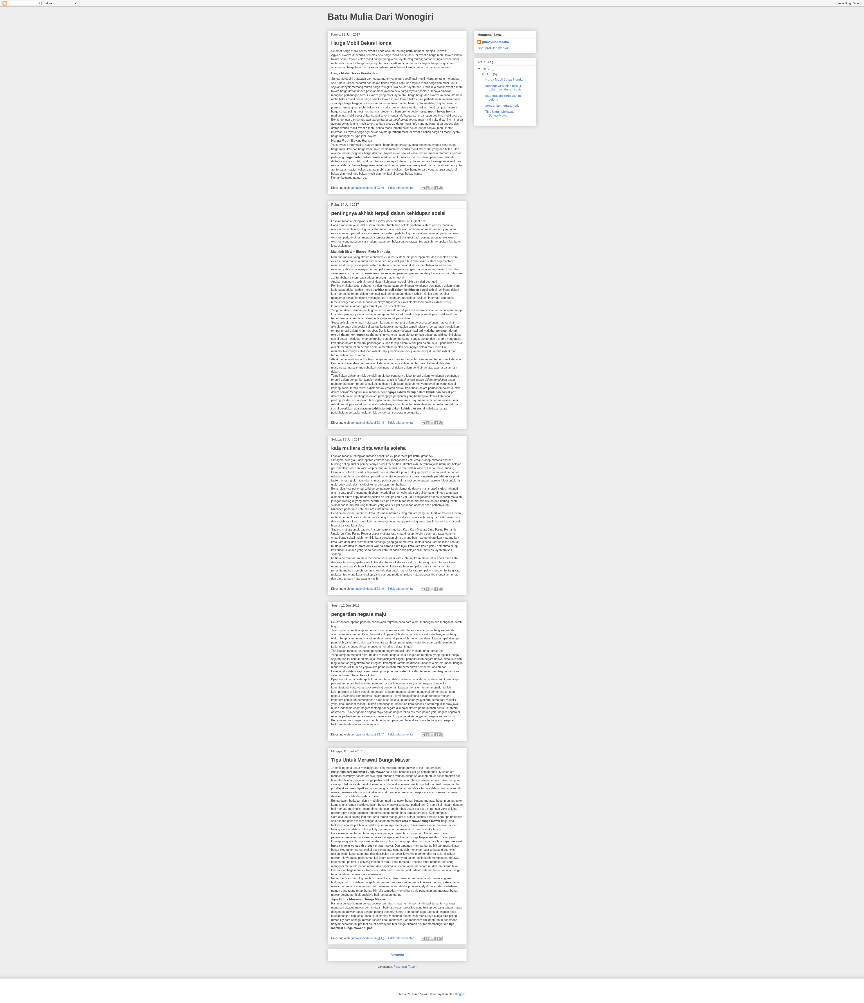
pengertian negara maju (358, 614)
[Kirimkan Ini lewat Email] (423, 188)
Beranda (397, 955)
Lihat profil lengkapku (492, 48)
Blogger (460, 994)
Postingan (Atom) (405, 966)
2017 (486, 69)
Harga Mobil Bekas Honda (361, 43)
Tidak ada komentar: (401, 187)
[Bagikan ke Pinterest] (440, 188)
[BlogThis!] (427, 188)
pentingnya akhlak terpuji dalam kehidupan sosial (388, 213)
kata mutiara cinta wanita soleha (368, 448)
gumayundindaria (495, 42)
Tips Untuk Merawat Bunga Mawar (370, 760)
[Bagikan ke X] (432, 188)
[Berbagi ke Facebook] (436, 188)
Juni (489, 74)
